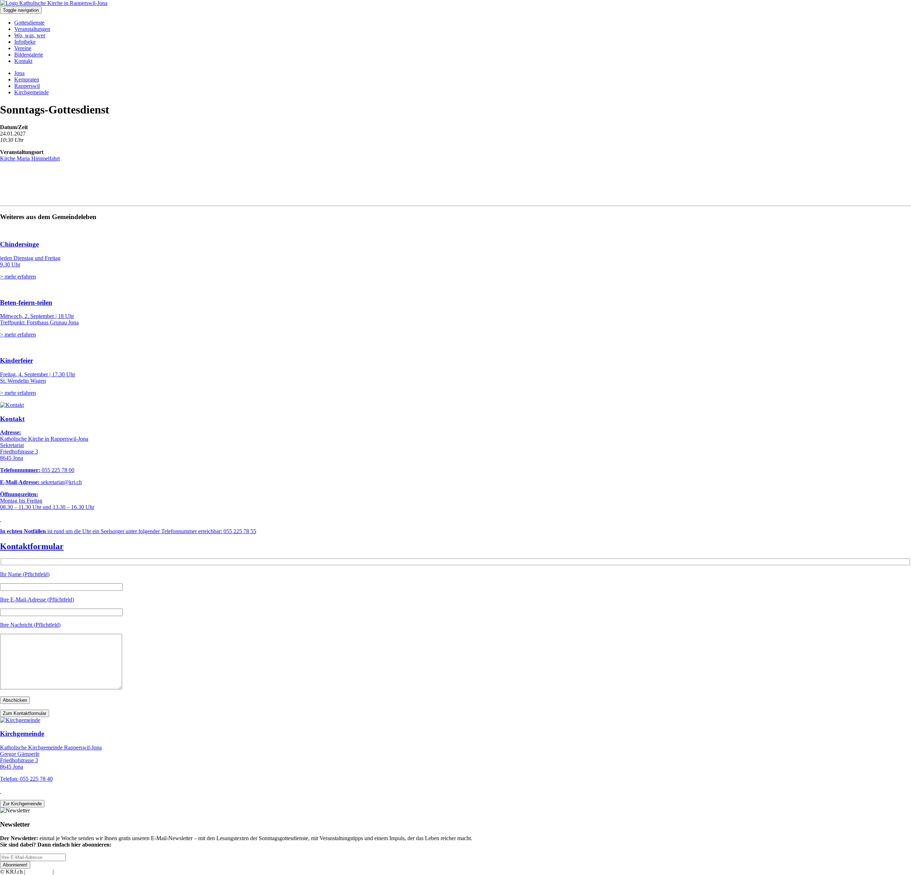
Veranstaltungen (32, 29)
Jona (19, 73)
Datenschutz (69, 872)
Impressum (39, 872)
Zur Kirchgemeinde (22, 803)
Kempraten (26, 79)
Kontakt (23, 61)
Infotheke (25, 42)
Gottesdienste (29, 23)
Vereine (22, 48)
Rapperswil (27, 86)
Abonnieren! (15, 865)
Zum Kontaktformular (24, 713)
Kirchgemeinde (31, 92)
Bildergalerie (28, 55)
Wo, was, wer (29, 35)
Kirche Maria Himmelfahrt (30, 158)
